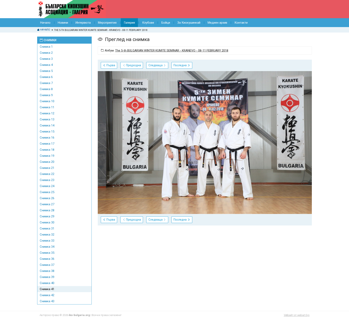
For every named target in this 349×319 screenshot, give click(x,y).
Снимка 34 (47, 246)
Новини (63, 22)
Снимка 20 (47, 162)
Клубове (148, 22)
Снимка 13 (47, 119)
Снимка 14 (47, 125)
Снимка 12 (47, 113)
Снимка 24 (47, 186)
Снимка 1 (46, 46)
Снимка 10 (47, 101)
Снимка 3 (46, 59)
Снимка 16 (47, 137)
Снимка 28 (47, 210)
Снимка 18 (47, 150)
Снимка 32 (47, 234)
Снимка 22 (47, 174)
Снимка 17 (47, 143)
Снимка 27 (47, 204)
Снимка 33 (47, 240)
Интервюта (83, 22)
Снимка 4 (46, 65)
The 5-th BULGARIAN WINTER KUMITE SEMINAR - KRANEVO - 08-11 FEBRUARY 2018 (171, 50)
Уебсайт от (296, 315)
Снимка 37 (47, 265)
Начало (45, 22)
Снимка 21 (47, 168)
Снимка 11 (47, 107)
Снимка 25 (47, 192)
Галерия (129, 22)
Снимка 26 (47, 198)
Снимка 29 (47, 216)
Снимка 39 (47, 277)
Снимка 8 (46, 89)
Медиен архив (217, 22)
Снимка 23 (47, 180)
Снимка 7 (46, 83)
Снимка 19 (47, 156)
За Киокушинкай (188, 22)
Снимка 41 (47, 289)
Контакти (241, 22)
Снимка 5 (46, 71)
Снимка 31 (47, 228)
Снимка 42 (47, 295)
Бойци (165, 22)
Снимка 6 (46, 77)
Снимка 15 (47, 131)
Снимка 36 (47, 259)
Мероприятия (107, 22)
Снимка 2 (46, 53)
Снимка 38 (47, 271)
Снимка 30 (47, 222)
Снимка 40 (47, 283)
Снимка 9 (46, 95)
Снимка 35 (47, 253)
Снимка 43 (47, 301)
